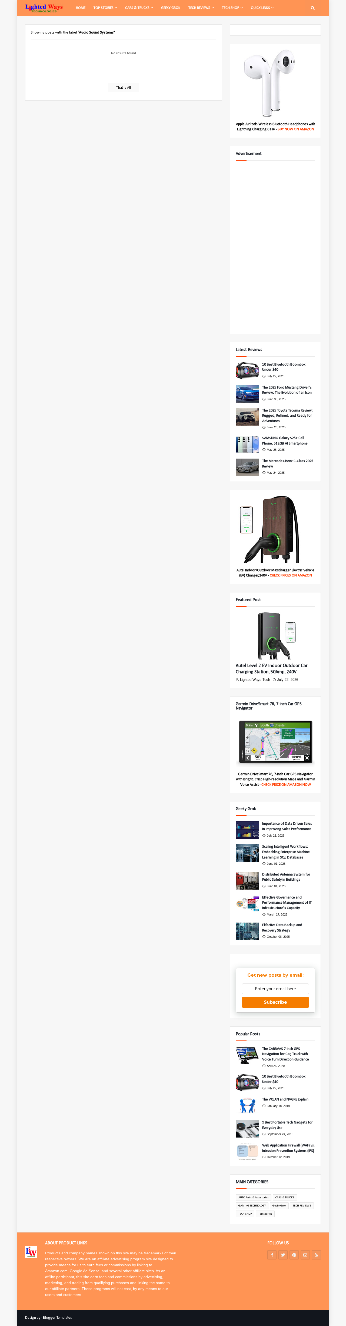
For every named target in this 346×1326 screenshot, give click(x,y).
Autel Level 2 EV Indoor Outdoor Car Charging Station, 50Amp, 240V (272, 669)
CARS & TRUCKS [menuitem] (137, 8)
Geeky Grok (279, 1205)
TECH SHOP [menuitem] (230, 8)
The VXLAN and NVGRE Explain (285, 1100)
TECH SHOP (245, 1213)
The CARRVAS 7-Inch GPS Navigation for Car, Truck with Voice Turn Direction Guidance (285, 1054)
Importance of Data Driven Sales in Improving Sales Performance (287, 826)
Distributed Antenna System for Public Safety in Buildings (286, 877)
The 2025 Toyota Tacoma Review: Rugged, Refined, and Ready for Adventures (287, 416)
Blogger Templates (57, 1318)
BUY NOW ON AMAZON (296, 129)
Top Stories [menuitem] (104, 8)
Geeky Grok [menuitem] (170, 8)
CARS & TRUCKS (284, 1197)
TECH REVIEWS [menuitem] (199, 8)
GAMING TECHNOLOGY (252, 1205)
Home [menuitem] (80, 8)
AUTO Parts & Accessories (253, 1197)
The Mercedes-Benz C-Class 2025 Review (287, 464)
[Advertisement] (275, 247)
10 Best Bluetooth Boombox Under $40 (283, 367)
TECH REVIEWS (302, 1205)
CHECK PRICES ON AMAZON (291, 576)
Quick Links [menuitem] (260, 8)
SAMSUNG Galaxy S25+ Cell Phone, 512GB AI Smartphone (285, 441)
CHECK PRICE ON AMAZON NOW (286, 785)
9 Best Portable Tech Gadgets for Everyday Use (287, 1125)
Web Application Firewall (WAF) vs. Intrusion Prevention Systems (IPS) (288, 1148)
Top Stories (265, 1213)
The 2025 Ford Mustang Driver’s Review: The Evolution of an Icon (287, 390)
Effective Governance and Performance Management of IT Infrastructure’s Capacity (287, 903)
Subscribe (275, 1002)
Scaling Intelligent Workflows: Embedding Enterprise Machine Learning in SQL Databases (286, 852)
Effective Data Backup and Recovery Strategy (282, 928)
